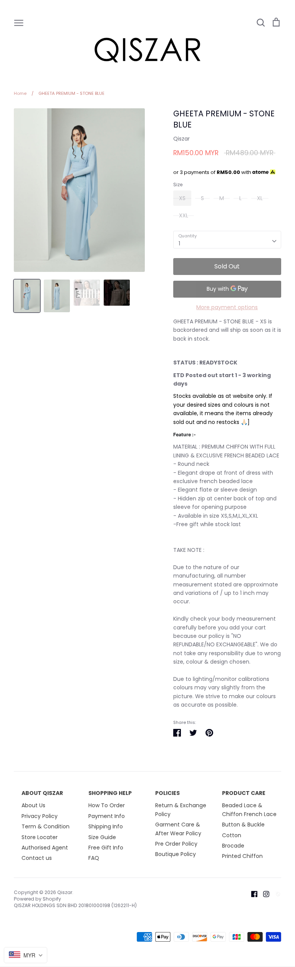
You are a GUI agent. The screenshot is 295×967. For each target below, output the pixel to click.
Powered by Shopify (37, 899)
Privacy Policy (40, 816)
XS (182, 198)
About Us (33, 805)
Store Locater (40, 837)
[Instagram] (263, 893)
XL (260, 198)
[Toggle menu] (19, 22)
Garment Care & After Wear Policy (178, 829)
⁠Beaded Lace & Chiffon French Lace (249, 809)
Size (177, 185)
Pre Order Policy (176, 844)
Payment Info (106, 816)
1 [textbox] (179, 243)
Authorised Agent (45, 847)
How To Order (106, 805)
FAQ (93, 858)
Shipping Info (105, 826)
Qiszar (181, 138)
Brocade (233, 845)
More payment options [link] (227, 307)
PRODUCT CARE (243, 793)
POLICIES (167, 793)
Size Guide (102, 837)
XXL (183, 215)
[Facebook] (251, 893)
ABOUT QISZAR (42, 793)
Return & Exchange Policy (180, 809)
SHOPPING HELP (110, 793)
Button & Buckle (243, 824)
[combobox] (227, 239)
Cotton (231, 835)
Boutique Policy (175, 854)
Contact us (37, 858)
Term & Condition (46, 826)
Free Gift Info (105, 847)
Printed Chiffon (242, 856)
